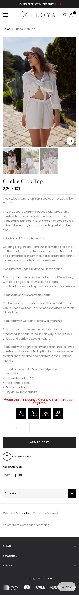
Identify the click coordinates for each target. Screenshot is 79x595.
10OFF (58, 4)
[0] (71, 15)
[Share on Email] (20, 475)
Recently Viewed (45, 513)
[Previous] (8, 91)
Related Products (16, 513)
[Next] (70, 91)
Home (7, 29)
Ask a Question (12, 467)
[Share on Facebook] (15, 475)
